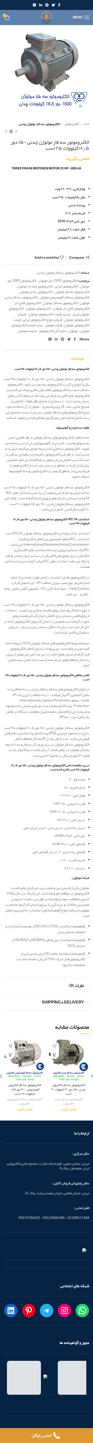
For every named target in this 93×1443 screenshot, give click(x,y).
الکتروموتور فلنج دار (27, 302)
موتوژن (73, 330)
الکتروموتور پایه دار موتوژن (35, 286)
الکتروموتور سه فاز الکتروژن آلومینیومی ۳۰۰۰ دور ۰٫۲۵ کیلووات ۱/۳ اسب (24, 1089)
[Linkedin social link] (41, 5)
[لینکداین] (11, 1310)
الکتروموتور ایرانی (66, 286)
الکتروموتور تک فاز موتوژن (72, 291)
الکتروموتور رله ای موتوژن (36, 291)
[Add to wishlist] (54, 1046)
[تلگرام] (46, 1310)
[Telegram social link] (34, 5)
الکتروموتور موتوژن (38, 308)
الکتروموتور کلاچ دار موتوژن (71, 308)
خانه (86, 123)
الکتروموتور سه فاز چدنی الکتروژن (68, 1101)
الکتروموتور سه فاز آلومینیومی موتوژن (64, 297)
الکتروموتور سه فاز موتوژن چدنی (39, 123)
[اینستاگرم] (64, 1310)
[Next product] (6, 131)
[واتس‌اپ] (82, 1310)
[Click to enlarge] (81, 106)
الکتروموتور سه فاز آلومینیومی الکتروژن (24, 1101)
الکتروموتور (71, 123)
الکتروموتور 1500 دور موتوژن (57, 280)
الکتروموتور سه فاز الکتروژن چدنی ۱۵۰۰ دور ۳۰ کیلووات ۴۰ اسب (68, 1089)
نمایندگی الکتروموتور (52, 330)
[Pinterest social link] (47, 5)
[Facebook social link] (59, 5)
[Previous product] (16, 131)
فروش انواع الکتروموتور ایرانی (42, 319)
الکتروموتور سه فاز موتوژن (60, 302)
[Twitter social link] (53, 5)
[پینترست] (28, 1310)
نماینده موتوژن (27, 330)
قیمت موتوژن (53, 324)
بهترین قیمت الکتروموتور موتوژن (49, 314)
